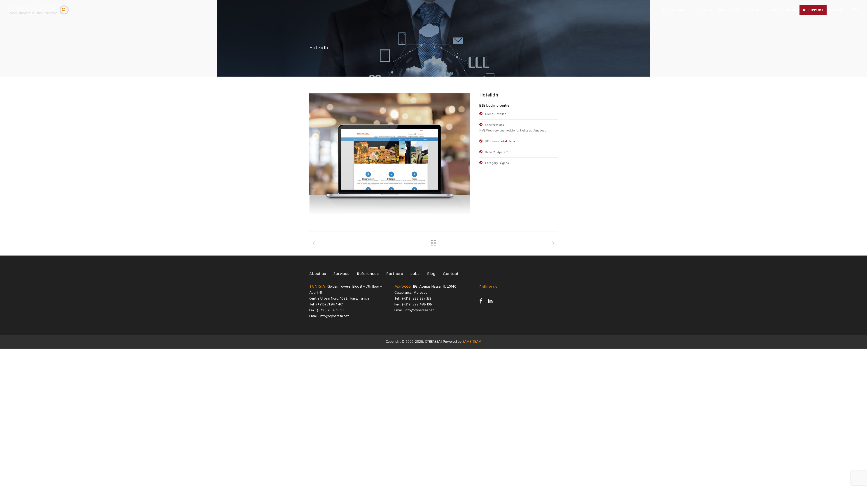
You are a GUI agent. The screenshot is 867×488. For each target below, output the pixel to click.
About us (317, 273)
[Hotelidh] (389, 213)
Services (341, 273)
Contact (451, 273)
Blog (431, 273)
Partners (394, 273)
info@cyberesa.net (334, 316)
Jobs (415, 273)
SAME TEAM (472, 342)
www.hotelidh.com (504, 141)
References (368, 273)
